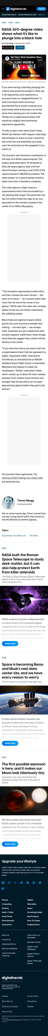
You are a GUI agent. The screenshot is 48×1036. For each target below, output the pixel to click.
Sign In (41, 9)
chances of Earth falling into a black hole (22, 477)
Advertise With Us (9, 944)
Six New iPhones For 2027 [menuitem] (27, 15)
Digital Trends (13, 11)
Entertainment (8, 920)
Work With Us (7, 1001)
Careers (5, 996)
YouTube (21, 882)
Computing (6, 904)
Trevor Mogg (8, 43)
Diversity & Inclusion (10, 1006)
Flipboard (3, 889)
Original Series (33, 924)
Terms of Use (7, 1011)
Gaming (5, 908)
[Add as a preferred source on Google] (8, 47)
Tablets (30, 900)
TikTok (27, 882)
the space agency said (18, 166)
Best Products (33, 916)
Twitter (15, 882)
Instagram (9, 882)
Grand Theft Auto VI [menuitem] (9, 15)
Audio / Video (7, 912)
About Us (5, 935)
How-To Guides (33, 920)
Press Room (32, 1001)
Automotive (7, 924)
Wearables (31, 904)
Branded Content (34, 942)
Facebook (3, 882)
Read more (10, 643)
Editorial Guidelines (9, 948)
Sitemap (30, 1006)
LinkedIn (40, 882)
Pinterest (34, 882)
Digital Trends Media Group (13, 1020)
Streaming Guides (34, 912)
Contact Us (6, 939)
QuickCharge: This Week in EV (14, 535)
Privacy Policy (32, 996)
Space (29, 908)
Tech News (34, 535)
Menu (3, 9)
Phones (5, 900)
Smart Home (7, 916)
